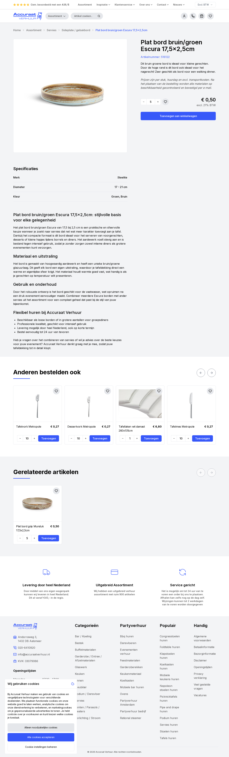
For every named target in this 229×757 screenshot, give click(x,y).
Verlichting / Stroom (87, 718)
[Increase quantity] (158, 102)
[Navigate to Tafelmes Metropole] (191, 404)
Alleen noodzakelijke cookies (40, 727)
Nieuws (177, 4)
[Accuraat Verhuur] (27, 16)
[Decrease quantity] (144, 102)
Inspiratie (102, 4)
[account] (184, 16)
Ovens (124, 694)
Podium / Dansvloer (87, 694)
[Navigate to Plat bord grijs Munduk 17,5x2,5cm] (37, 503)
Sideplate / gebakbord (76, 30)
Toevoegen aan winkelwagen (178, 116)
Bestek (79, 643)
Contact (161, 4)
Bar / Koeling (83, 636)
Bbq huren (127, 636)
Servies (51, 30)
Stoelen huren (169, 731)
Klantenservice (123, 4)
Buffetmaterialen (85, 649)
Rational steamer (130, 718)
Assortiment (85, 4)
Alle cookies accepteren (40, 737)
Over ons (144, 4)
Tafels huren (168, 738)
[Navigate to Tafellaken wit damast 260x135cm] (140, 404)
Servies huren (169, 724)
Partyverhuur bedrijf (133, 711)
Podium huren (169, 718)
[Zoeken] (99, 16)
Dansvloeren (128, 643)
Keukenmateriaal (130, 673)
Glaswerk (81, 667)
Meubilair (81, 687)
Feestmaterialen (130, 660)
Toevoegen (48, 438)
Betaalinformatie (204, 647)
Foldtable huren (170, 647)
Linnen (79, 680)
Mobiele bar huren (132, 687)
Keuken (79, 673)
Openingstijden (203, 667)
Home (17, 30)
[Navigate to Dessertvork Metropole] (89, 404)
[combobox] (205, 4)
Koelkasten (127, 680)
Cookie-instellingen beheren (41, 746)
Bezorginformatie (205, 653)
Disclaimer (200, 660)
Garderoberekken (131, 667)
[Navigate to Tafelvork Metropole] (37, 404)
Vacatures (200, 695)
